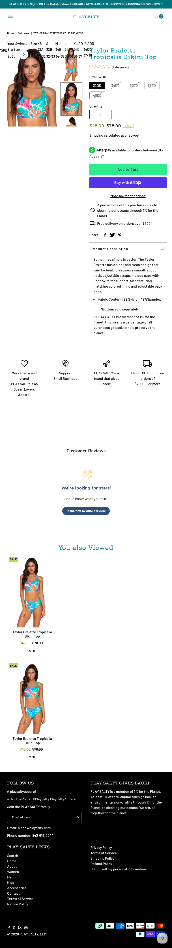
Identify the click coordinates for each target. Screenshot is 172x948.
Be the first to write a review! (86, 511)
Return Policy (17, 904)
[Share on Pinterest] (119, 234)
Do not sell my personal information (118, 869)
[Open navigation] (10, 16)
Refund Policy (101, 863)
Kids (10, 882)
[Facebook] (9, 928)
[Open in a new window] (105, 234)
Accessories (17, 888)
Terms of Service (20, 898)
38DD (152, 85)
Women (13, 871)
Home (10, 33)
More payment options (128, 196)
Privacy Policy (101, 847)
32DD (97, 85)
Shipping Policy (102, 858)
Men (10, 877)
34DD (115, 85)
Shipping (96, 135)
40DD (97, 95)
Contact (13, 893)
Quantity (96, 106)
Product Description (110, 249)
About (12, 866)
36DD (134, 85)
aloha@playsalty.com (34, 828)
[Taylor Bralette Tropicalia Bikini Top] (32, 592)
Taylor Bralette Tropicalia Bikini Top (32, 634)
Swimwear (24, 33)
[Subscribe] (76, 817)
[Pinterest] (14, 928)
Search (12, 855)
